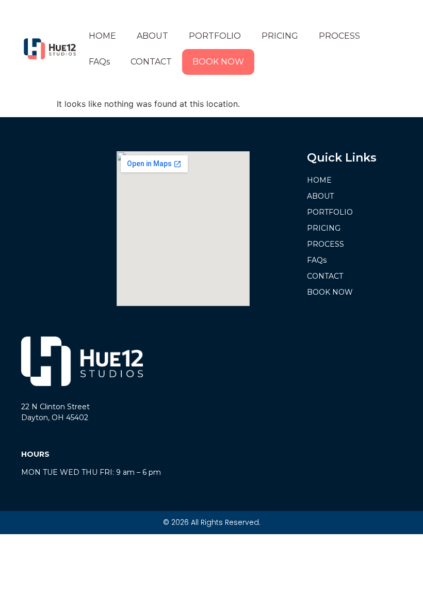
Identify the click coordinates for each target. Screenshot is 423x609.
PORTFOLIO (215, 36)
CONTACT (151, 62)
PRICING (280, 36)
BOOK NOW (218, 62)
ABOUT (152, 36)
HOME (102, 36)
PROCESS (339, 36)
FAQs (99, 62)
